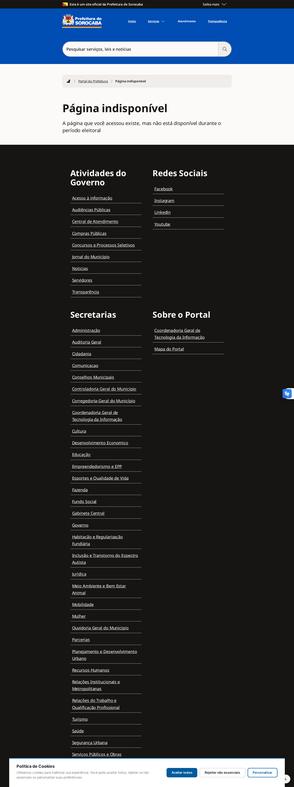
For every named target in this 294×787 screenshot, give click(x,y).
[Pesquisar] (224, 49)
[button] (147, 49)
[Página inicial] (68, 81)
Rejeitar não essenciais (222, 772)
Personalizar (262, 772)
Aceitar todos (182, 772)
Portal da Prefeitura (93, 81)
